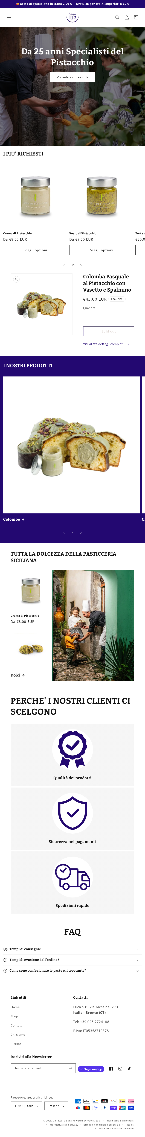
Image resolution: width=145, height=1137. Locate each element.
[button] (9, 17)
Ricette (16, 1044)
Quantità (89, 308)
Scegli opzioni (35, 250)
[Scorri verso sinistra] (64, 265)
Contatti (17, 1025)
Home (15, 1007)
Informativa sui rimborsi (120, 1120)
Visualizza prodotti (72, 77)
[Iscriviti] (71, 1068)
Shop (14, 1016)
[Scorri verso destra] (81, 265)
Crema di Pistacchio (17, 233)
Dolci (16, 675)
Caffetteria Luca (62, 1120)
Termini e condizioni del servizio (102, 1124)
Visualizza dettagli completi (103, 344)
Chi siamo (18, 1035)
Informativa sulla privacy (63, 1124)
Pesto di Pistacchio (83, 233)
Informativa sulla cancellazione (116, 1128)
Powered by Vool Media (86, 1120)
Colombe (11, 519)
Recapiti (129, 1124)
